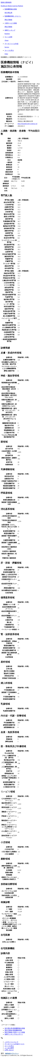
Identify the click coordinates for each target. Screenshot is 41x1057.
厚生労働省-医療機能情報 (13, 1030)
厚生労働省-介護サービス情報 (15, 1032)
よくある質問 (9, 1048)
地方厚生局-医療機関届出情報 (15, 1028)
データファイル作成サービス (14, 1044)
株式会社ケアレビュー (12, 1053)
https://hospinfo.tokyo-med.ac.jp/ (27, 123)
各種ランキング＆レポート (14, 1034)
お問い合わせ (9, 1050)
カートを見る (9, 1046)
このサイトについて (11, 1042)
